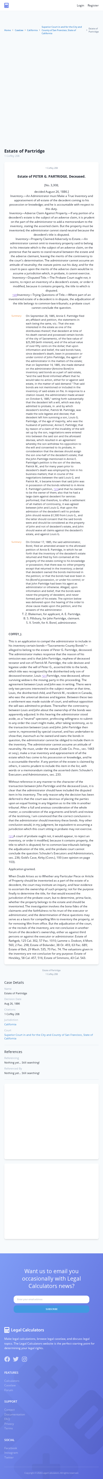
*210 (56, 489)
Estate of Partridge (24, 151)
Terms (8, 1428)
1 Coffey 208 (11, 156)
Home (7, 30)
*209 (14, 295)
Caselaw (19, 30)
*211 (44, 675)
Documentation (14, 1414)
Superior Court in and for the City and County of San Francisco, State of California (62, 30)
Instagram (11, 1453)
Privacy (9, 1424)
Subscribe (51, 1309)
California (32, 30)
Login (80, 5)
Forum (8, 1390)
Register (93, 5)
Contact (9, 1410)
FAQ (7, 1419)
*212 (11, 836)
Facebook (10, 1448)
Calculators (11, 1381)
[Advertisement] (51, 92)
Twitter (9, 1457)
